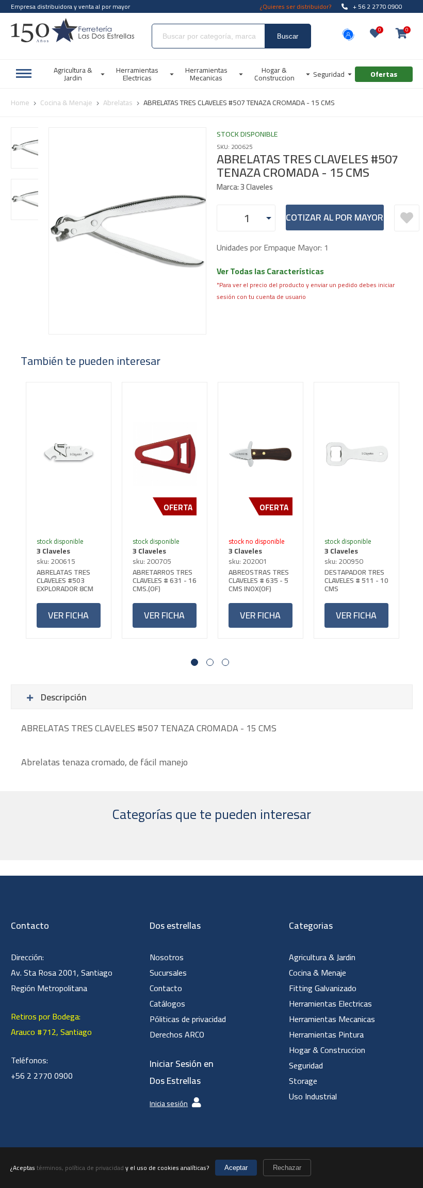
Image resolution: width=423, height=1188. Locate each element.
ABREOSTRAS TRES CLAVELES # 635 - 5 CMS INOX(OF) (259, 580)
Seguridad (306, 1065)
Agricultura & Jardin (322, 957)
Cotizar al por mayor (334, 217)
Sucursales (168, 972)
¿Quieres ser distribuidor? (295, 6)
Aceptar (236, 1168)
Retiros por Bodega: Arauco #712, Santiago (51, 1024)
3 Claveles (53, 551)
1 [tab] (194, 662)
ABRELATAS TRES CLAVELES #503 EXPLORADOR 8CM (65, 580)
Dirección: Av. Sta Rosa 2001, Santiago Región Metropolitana (61, 972)
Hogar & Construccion (327, 1050)
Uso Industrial (313, 1096)
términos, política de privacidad (80, 1168)
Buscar (287, 36)
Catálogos (167, 1003)
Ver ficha (68, 615)
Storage (303, 1081)
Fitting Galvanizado (322, 988)
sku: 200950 (343, 561)
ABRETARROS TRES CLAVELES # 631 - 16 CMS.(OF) (165, 580)
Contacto (166, 988)
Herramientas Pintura (326, 1034)
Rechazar (287, 1168)
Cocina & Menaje (317, 972)
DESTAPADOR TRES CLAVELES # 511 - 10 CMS (356, 580)
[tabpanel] (68, 510)
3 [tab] (225, 662)
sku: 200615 (56, 561)
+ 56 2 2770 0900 (377, 6)
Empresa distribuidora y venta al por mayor (70, 6)
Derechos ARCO (177, 1034)
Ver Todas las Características (270, 271)
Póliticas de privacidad (188, 1019)
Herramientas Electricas (330, 1003)
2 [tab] (210, 662)
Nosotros (167, 957)
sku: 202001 (248, 561)
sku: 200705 (152, 561)
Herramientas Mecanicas (332, 1019)
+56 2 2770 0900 (42, 1075)
